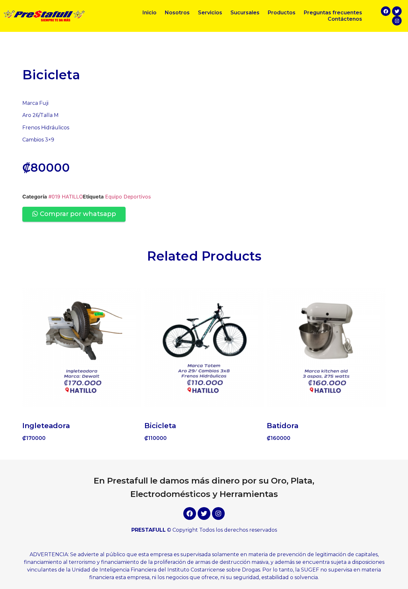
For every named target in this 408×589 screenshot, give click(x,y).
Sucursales (244, 13)
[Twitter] (397, 11)
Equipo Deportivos (128, 196)
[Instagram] (397, 20)
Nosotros (177, 13)
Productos (281, 13)
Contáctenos (345, 19)
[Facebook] (385, 11)
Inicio (149, 13)
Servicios (210, 13)
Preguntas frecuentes (333, 13)
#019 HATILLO (65, 196)
